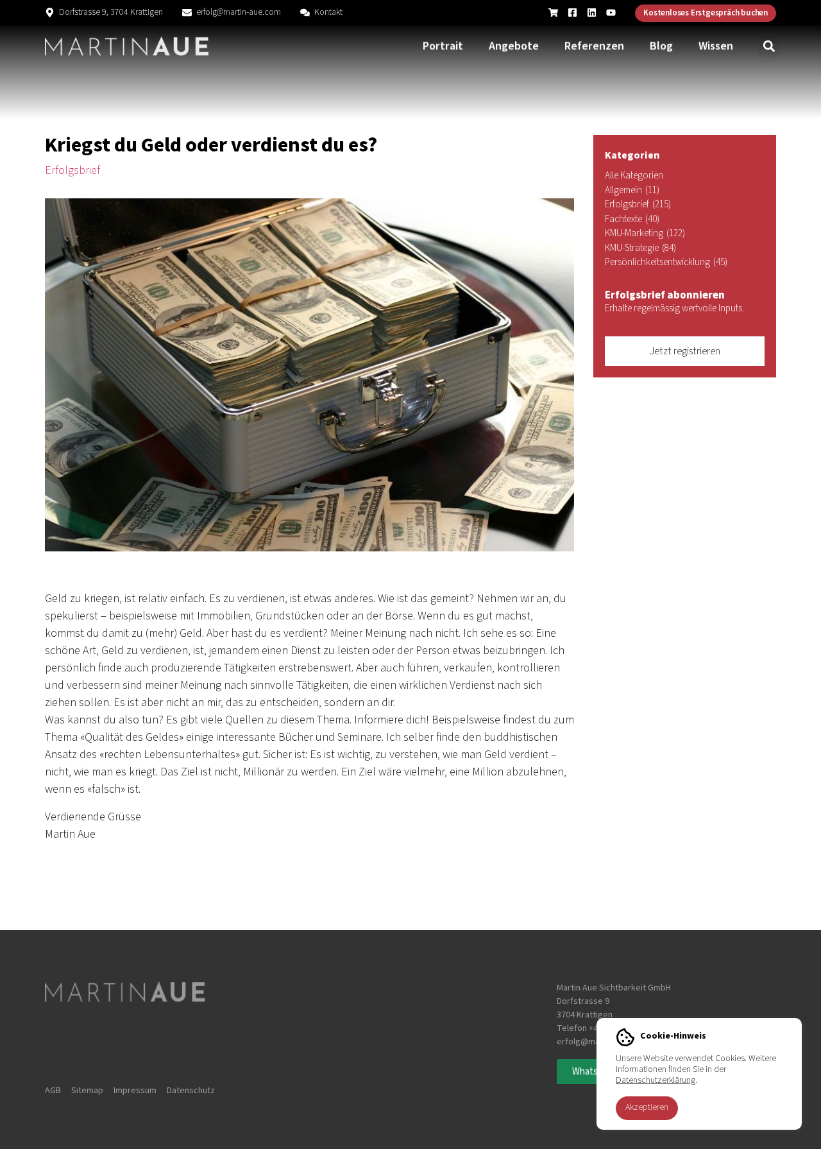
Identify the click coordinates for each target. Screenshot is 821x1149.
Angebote (514, 46)
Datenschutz (191, 1090)
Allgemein (632, 190)
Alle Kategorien (634, 175)
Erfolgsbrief (72, 170)
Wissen (715, 46)
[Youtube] (611, 12)
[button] (769, 46)
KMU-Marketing (645, 233)
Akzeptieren (646, 1107)
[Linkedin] (592, 12)
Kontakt (328, 12)
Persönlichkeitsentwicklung (666, 262)
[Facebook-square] (572, 12)
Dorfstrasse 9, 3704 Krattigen (111, 12)
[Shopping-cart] (553, 12)
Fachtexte (632, 219)
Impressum (135, 1090)
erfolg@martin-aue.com (238, 12)
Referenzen (594, 46)
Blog (661, 46)
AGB (53, 1090)
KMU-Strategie (640, 248)
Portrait (443, 46)
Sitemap (87, 1090)
